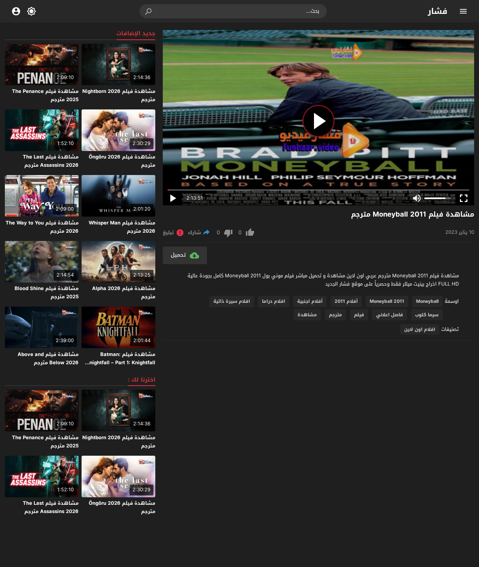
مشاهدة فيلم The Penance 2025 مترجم (45, 95)
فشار (438, 11)
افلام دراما (273, 301)
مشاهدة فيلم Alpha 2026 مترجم (123, 292)
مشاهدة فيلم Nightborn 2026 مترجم (118, 95)
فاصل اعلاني (389, 315)
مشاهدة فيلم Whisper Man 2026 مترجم (122, 227)
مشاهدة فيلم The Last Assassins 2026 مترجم (51, 161)
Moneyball (427, 301)
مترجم (335, 315)
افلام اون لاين (419, 329)
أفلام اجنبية (310, 301)
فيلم (359, 315)
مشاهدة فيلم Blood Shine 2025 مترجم (47, 292)
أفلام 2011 (346, 301)
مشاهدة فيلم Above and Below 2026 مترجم (48, 358)
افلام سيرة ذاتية (231, 301)
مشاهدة (307, 315)
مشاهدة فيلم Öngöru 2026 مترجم (122, 161)
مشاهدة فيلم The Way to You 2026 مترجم (42, 227)
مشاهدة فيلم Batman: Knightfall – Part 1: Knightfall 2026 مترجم (120, 363)
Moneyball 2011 (387, 301)
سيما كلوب (427, 315)
